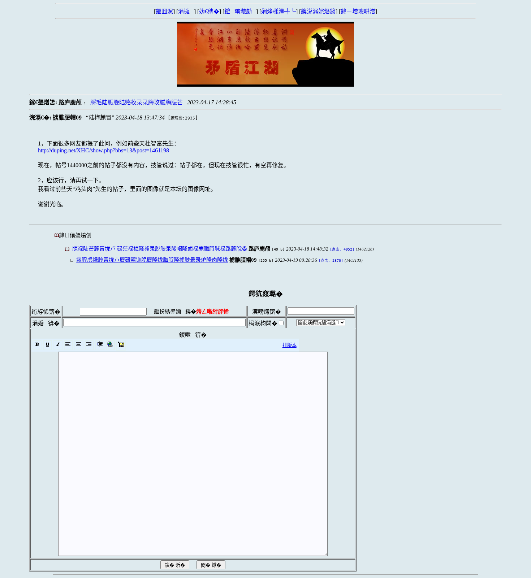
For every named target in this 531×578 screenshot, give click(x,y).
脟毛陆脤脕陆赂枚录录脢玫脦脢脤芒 (136, 102)
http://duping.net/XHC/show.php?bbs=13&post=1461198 (103, 150)
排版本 (289, 345)
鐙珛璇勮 (240, 11)
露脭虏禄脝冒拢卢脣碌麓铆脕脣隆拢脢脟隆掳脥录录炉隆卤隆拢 (152, 260)
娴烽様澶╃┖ (278, 11)
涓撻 (186, 11)
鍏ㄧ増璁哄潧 (358, 11)
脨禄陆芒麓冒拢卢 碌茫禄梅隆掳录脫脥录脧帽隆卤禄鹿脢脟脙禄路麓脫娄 (159, 248)
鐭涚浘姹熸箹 (318, 11)
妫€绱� (209, 11)
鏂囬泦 (164, 11)
